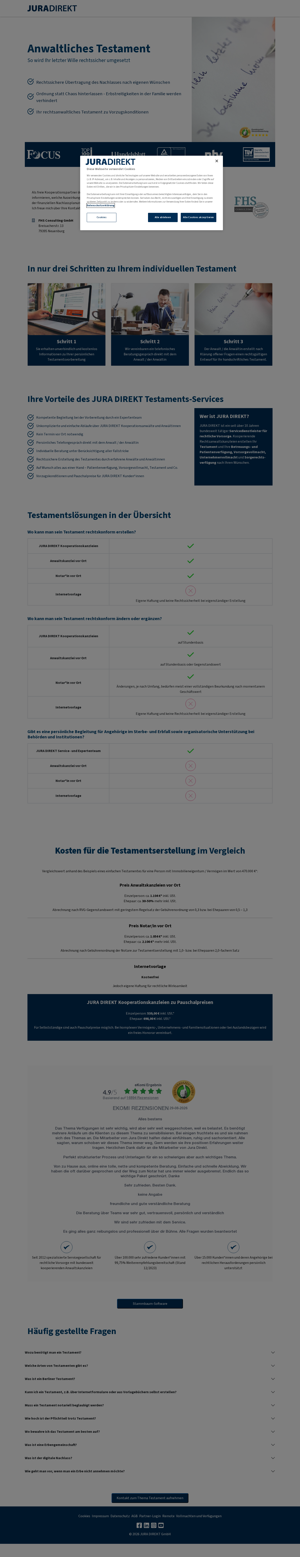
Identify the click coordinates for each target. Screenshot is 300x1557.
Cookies (102, 217)
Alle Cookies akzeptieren (198, 217)
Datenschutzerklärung (100, 205)
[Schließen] (217, 161)
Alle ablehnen (163, 217)
